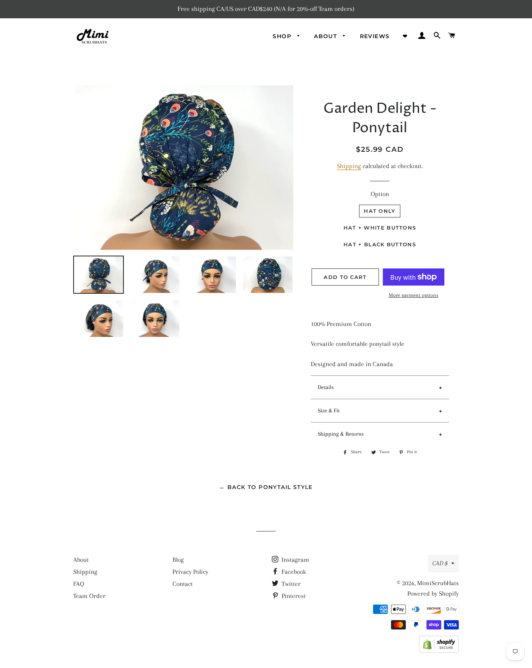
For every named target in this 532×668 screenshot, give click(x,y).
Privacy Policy (190, 571)
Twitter (290, 583)
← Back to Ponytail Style (266, 487)
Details (326, 387)
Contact (183, 583)
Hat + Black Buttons (380, 244)
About (81, 559)
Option (380, 194)
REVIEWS (375, 36)
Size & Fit (329, 410)
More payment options (414, 295)
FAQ (78, 583)
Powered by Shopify (433, 593)
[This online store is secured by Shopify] (439, 650)
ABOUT (326, 36)
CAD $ (439, 563)
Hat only (379, 211)
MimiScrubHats (438, 583)
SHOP (283, 36)
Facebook (293, 571)
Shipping (349, 166)
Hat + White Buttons (380, 227)
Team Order (89, 596)
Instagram (294, 559)
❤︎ (405, 36)
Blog (178, 559)
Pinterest (293, 596)
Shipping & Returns (341, 434)
